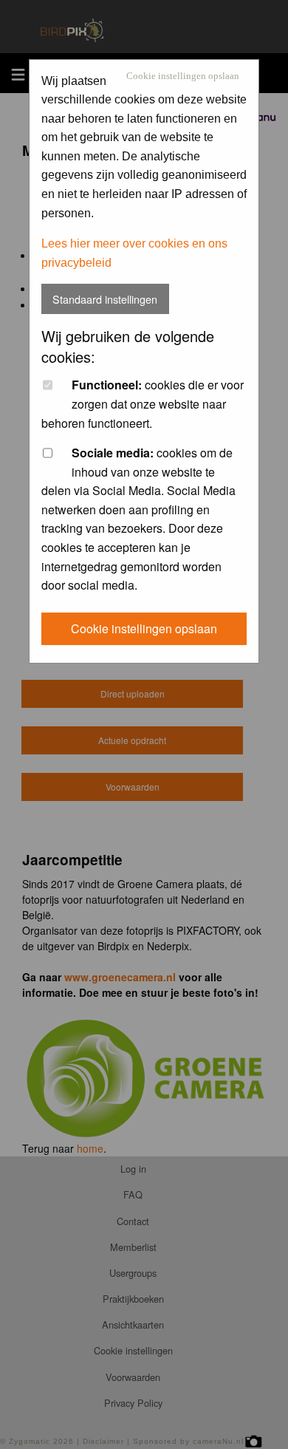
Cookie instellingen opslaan (182, 76)
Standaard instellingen (104, 299)
